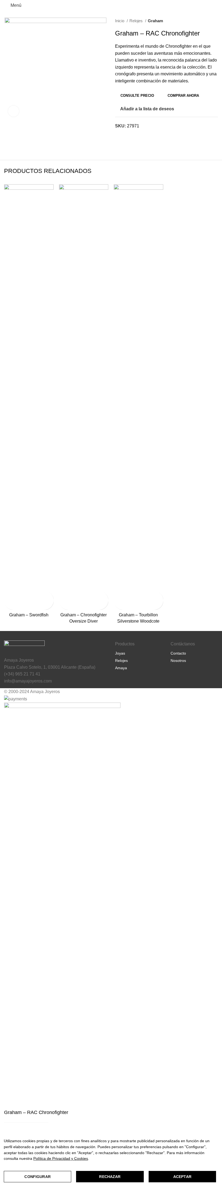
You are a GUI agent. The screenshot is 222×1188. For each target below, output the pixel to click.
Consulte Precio (137, 96)
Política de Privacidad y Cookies (60, 1158)
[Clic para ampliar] (13, 111)
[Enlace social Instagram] (180, 675)
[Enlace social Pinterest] (126, 135)
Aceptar (182, 1176)
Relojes (136, 20)
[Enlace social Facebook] (119, 135)
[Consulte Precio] (9, 595)
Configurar (37, 1176)
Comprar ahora (183, 96)
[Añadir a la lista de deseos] (9, 605)
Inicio (120, 20)
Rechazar (109, 1176)
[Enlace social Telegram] (138, 135)
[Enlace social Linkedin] (132, 135)
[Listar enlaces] (138, 653)
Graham (155, 20)
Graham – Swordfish (28, 615)
